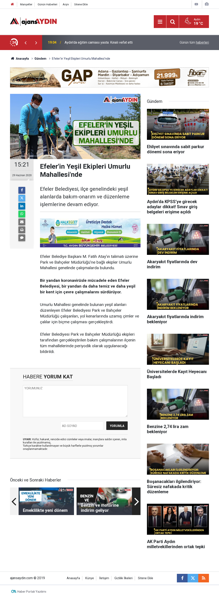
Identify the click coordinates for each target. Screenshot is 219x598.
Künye (89, 578)
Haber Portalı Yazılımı (31, 591)
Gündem (40, 58)
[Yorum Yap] (21, 237)
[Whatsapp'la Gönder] (21, 214)
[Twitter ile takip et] (193, 578)
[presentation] (25, 42)
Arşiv (66, 4)
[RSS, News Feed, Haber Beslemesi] (203, 578)
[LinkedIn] (21, 206)
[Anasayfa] (12, 4)
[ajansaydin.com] (33, 21)
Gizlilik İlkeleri (123, 578)
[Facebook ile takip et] (182, 578)
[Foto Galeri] (206, 4)
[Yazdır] (21, 229)
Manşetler (26, 4)
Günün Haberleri (47, 4)
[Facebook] (21, 190)
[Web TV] (196, 4)
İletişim (104, 578)
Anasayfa (22, 58)
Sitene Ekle (81, 4)
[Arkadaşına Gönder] (21, 222)
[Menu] (160, 22)
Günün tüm (194, 42)
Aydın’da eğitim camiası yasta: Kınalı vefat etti (99, 42)
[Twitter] (21, 198)
